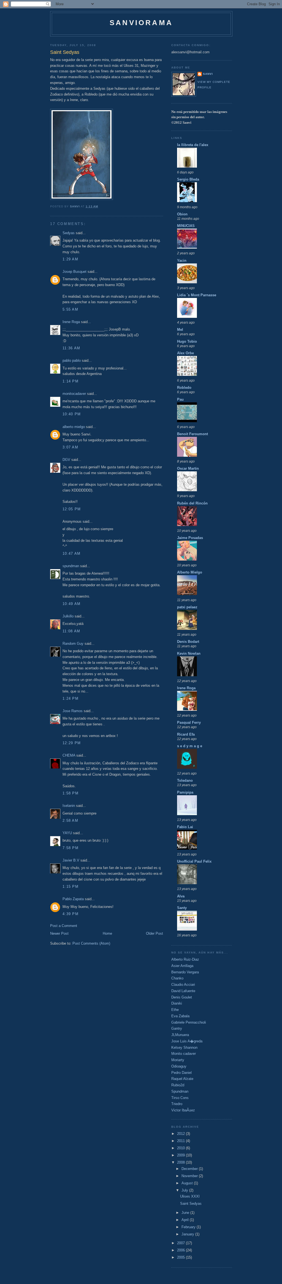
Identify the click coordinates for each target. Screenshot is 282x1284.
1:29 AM (70, 259)
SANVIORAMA (141, 23)
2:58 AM (70, 820)
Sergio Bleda (188, 179)
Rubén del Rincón (192, 503)
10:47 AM (71, 553)
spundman (71, 566)
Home (107, 933)
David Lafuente (183, 991)
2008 (181, 1162)
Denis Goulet (181, 997)
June (185, 1213)
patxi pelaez (187, 607)
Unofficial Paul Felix (194, 861)
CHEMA (69, 755)
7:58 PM (70, 848)
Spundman (179, 1091)
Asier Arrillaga (182, 966)
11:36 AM (71, 348)
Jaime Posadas (190, 538)
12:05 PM (72, 509)
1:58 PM (70, 793)
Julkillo (68, 616)
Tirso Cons (180, 1098)
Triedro (176, 1104)
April (185, 1220)
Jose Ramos (73, 711)
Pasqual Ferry (189, 722)
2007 (181, 1243)
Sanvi (208, 73)
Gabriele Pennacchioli (188, 1022)
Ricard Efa (186, 734)
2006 (181, 1250)
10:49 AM (71, 604)
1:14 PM (70, 381)
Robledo (184, 387)
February (189, 1227)
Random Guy (73, 643)
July (185, 1190)
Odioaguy (178, 1066)
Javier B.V (71, 860)
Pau (180, 399)
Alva (181, 896)
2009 (181, 1155)
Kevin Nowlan (188, 653)
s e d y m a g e (189, 746)
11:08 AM (71, 631)
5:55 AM (70, 309)
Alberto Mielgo (189, 572)
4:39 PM (70, 914)
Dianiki (176, 1003)
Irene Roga (71, 322)
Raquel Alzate (182, 1079)
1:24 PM (70, 698)
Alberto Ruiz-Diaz (185, 959)
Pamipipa (185, 792)
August (187, 1183)
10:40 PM (72, 414)
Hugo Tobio (187, 341)
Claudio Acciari (183, 984)
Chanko (177, 978)
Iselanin (69, 806)
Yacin (181, 260)
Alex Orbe (185, 353)
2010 (181, 1148)
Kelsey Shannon (184, 1047)
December (190, 1169)
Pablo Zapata (73, 899)
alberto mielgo (74, 427)
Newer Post (59, 933)
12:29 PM (72, 743)
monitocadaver (74, 394)
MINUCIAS (186, 226)
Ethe (175, 1010)
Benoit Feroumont (192, 434)
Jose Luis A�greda (186, 1041)
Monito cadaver (183, 1053)
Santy (182, 908)
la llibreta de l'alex (192, 145)
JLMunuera (180, 1035)
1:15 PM (70, 886)
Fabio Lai (185, 827)
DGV (66, 460)
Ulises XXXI (190, 1196)
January (188, 1234)
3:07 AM (70, 447)
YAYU (67, 833)
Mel (180, 329)
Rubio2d (177, 1085)
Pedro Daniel (181, 1073)
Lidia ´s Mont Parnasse (196, 295)
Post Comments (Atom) (91, 943)
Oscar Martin (188, 468)
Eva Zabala (180, 1016)
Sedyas (69, 233)
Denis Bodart (188, 642)
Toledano (185, 780)
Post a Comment (63, 926)
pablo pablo (72, 360)
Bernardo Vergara (185, 972)
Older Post (154, 933)
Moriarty (177, 1060)
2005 (181, 1257)
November (190, 1176)
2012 (181, 1134)
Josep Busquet (74, 272)
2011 (181, 1141)
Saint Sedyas (191, 1203)
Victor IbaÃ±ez (183, 1110)
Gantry (176, 1028)
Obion (182, 214)
